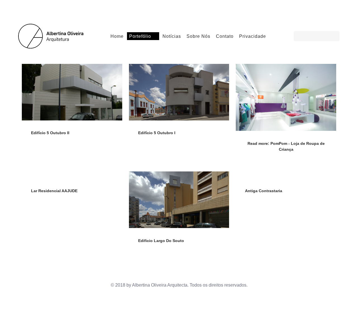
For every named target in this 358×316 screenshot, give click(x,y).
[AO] (52, 36)
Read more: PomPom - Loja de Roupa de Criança (286, 146)
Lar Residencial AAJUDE (54, 191)
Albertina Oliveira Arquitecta (159, 285)
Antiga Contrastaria (263, 191)
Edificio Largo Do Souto (161, 240)
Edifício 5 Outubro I (156, 133)
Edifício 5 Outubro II (50, 133)
